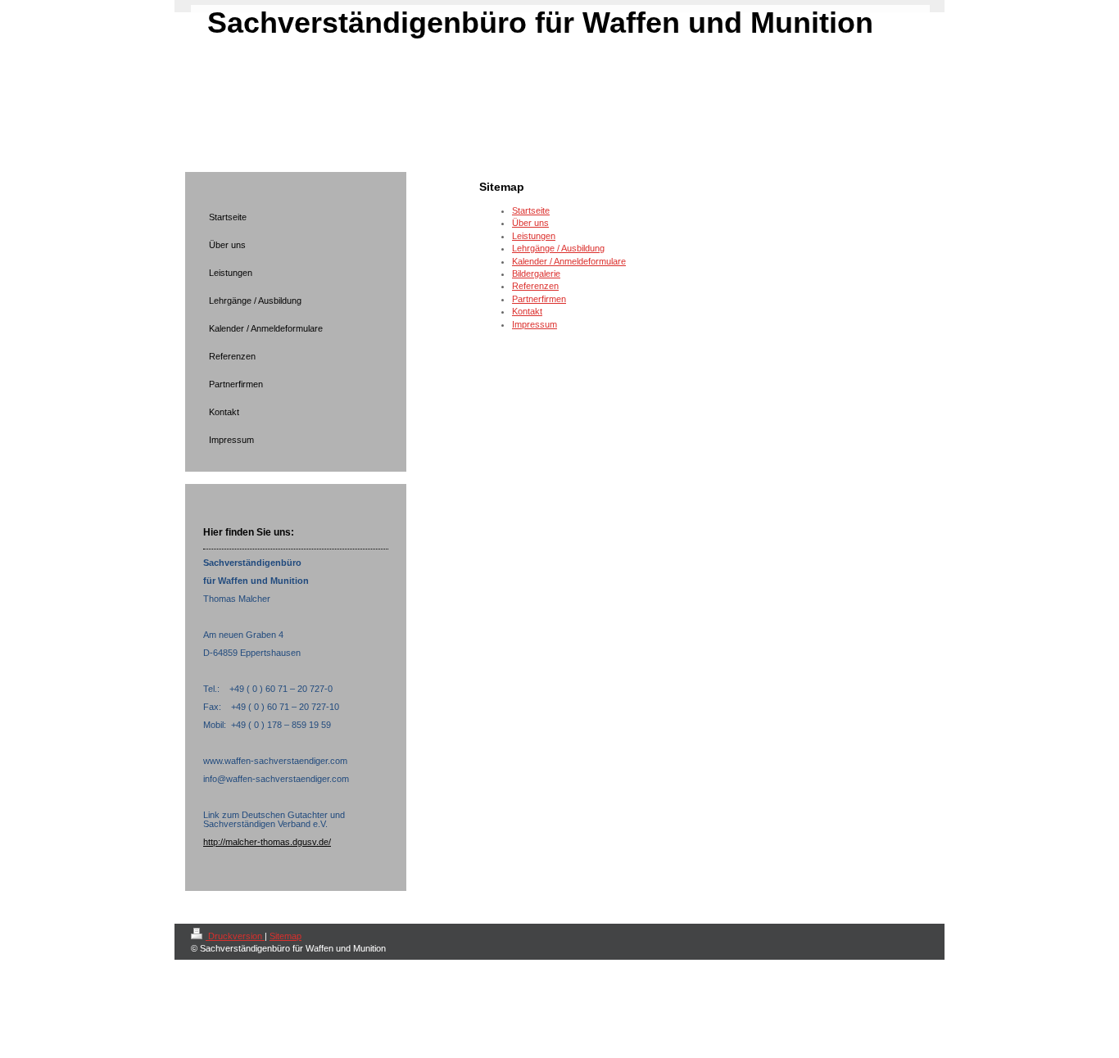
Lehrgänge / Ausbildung (558, 248)
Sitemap (285, 936)
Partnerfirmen (539, 299)
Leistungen (533, 236)
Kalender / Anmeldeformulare (569, 261)
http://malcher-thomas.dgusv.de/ (267, 842)
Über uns (530, 223)
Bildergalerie (536, 273)
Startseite (531, 210)
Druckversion (235, 936)
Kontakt (527, 311)
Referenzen (535, 286)
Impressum (534, 324)
